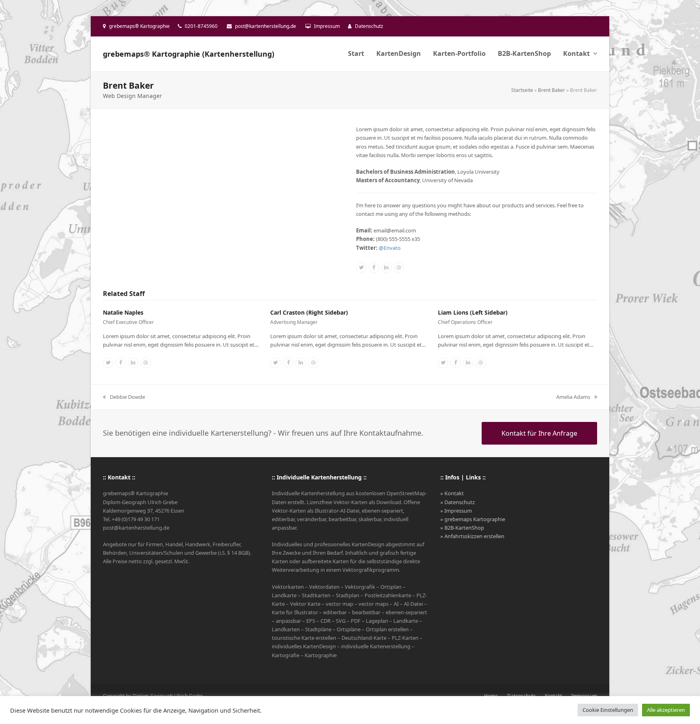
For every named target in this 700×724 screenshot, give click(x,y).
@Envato (390, 247)
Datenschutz (369, 26)
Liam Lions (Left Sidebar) (473, 312)
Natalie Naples (123, 312)
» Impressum (456, 510)
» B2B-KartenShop (462, 527)
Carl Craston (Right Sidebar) (309, 312)
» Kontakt (452, 493)
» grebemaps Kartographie (472, 519)
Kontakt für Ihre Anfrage (539, 433)
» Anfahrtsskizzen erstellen (472, 536)
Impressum (327, 26)
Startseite (522, 90)
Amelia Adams (573, 397)
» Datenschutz (457, 502)
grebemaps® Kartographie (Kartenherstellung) (188, 54)
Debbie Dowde (124, 397)
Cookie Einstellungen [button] (608, 709)
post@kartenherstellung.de (265, 26)
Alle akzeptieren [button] (666, 709)
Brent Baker (551, 90)
